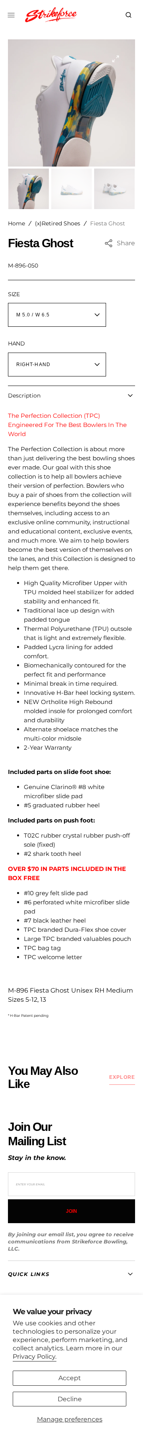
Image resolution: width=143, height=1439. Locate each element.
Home (16, 223)
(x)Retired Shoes (57, 223)
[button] (128, 15)
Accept (69, 1378)
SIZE (14, 294)
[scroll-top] (124, 1420)
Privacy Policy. (34, 1356)
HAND (16, 343)
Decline (70, 1399)
